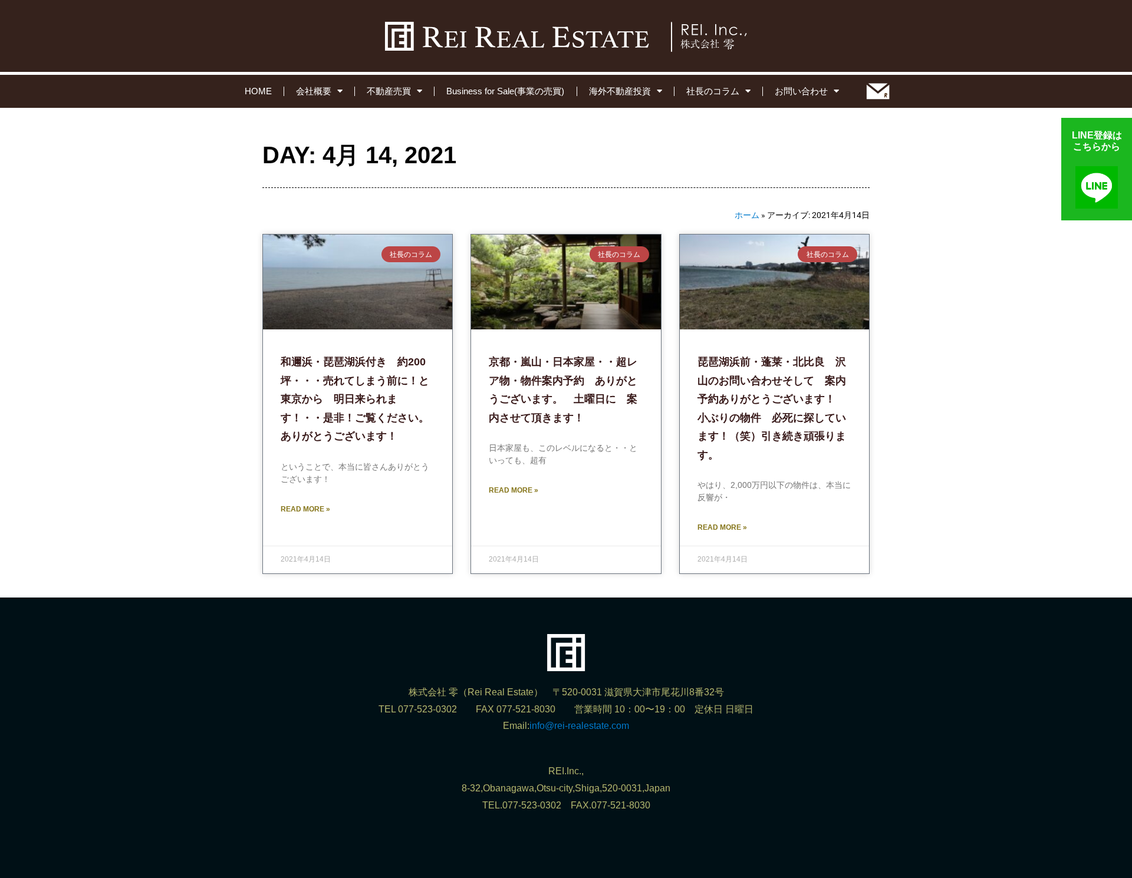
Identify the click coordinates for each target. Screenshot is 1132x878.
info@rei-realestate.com (579, 726)
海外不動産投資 (620, 91)
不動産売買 (389, 91)
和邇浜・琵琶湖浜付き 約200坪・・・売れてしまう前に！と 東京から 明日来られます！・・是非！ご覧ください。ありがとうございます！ (360, 399)
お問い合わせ (801, 91)
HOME (258, 91)
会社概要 (313, 91)
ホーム (747, 215)
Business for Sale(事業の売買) (505, 91)
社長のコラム (712, 91)
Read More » (305, 509)
